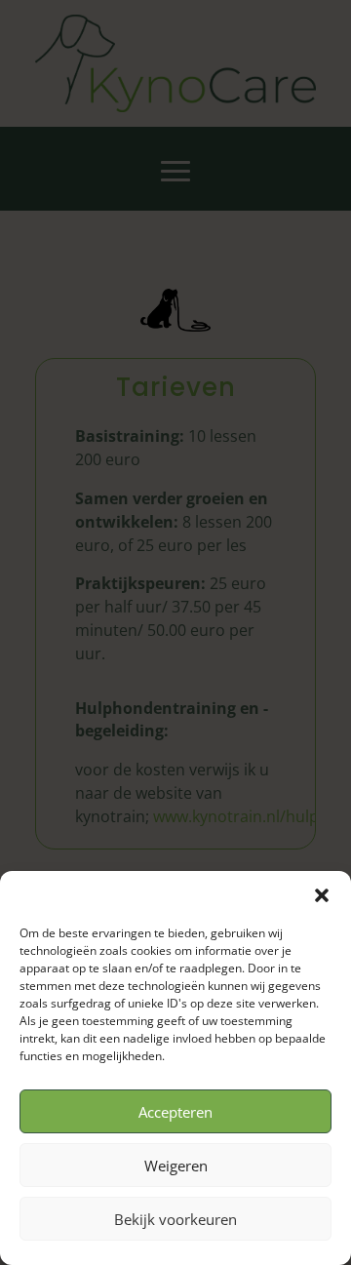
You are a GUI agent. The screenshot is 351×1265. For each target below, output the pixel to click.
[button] (322, 895)
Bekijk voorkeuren (175, 1219)
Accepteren (175, 1112)
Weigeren (176, 1165)
